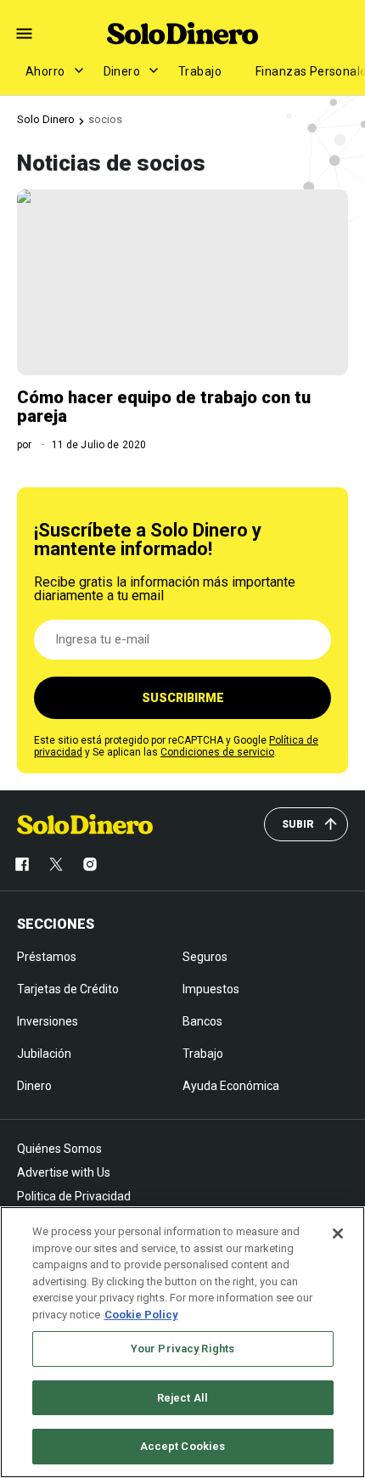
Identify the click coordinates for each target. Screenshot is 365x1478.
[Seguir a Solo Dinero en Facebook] (22, 864)
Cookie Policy (141, 1314)
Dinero (122, 71)
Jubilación (44, 1053)
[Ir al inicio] (85, 824)
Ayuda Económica (230, 1086)
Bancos (202, 1021)
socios (105, 119)
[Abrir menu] (24, 33)
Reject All (182, 1397)
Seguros (204, 957)
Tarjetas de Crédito (68, 989)
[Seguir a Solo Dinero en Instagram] (90, 864)
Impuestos (210, 989)
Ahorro (45, 71)
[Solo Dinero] (182, 33)
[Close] (338, 1233)
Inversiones (47, 1021)
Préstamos (46, 957)
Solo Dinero (46, 119)
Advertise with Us (63, 1172)
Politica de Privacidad (74, 1196)
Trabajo (200, 71)
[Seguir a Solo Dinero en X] (56, 864)
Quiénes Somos (59, 1148)
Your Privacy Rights (182, 1348)
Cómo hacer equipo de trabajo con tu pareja (164, 406)
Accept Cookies (183, 1446)
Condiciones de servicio (217, 752)
